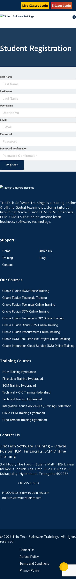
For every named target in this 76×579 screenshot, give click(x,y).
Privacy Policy (29, 570)
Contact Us (27, 550)
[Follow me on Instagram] (13, 5)
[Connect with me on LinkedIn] (17, 5)
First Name (6, 76)
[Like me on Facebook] (5, 5)
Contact (7, 265)
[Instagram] (24, 509)
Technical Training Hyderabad (22, 399)
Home (6, 251)
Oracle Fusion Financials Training (24, 298)
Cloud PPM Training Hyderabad (23, 413)
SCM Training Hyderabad (19, 385)
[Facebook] (4, 509)
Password (6, 134)
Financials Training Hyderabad (22, 379)
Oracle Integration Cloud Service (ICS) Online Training (38, 346)
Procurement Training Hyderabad (24, 420)
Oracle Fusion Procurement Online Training (31, 332)
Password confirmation (13, 148)
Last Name (6, 91)
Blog (42, 258)
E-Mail (3, 119)
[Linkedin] (35, 509)
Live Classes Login (35, 5)
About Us (45, 251)
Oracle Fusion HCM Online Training (25, 291)
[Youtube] (14, 509)
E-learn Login (61, 5)
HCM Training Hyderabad (19, 372)
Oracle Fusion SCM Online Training (25, 311)
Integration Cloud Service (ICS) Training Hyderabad (36, 406)
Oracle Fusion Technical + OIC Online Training (33, 318)
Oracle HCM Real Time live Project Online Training (36, 339)
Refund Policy (29, 557)
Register (12, 165)
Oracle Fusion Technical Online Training (28, 304)
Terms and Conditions (34, 563)
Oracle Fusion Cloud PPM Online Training (30, 325)
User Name (6, 105)
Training (7, 258)
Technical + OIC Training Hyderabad (26, 392)
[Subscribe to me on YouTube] (9, 5)
